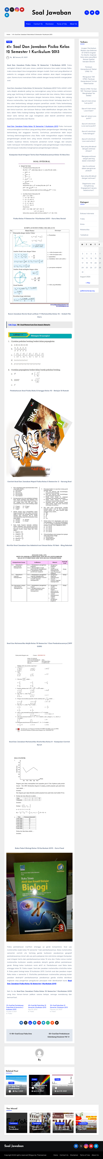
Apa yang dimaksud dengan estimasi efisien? (88, 149)
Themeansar (41, 1155)
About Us (73, 24)
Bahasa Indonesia (87, 213)
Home (28, 24)
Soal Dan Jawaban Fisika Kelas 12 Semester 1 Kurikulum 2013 (32, 126)
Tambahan (84, 235)
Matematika (84, 230)
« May (88, 283)
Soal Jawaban (51, 13)
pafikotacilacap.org (87, 291)
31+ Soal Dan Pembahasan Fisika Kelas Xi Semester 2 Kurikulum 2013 (15, 1007)
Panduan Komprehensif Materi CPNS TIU (89, 69)
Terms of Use (62, 24)
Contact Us (38, 24)
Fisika (9, 42)
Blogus (31, 1155)
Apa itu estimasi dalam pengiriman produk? (89, 168)
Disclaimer (50, 24)
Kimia (82, 224)
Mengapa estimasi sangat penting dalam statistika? (89, 158)
